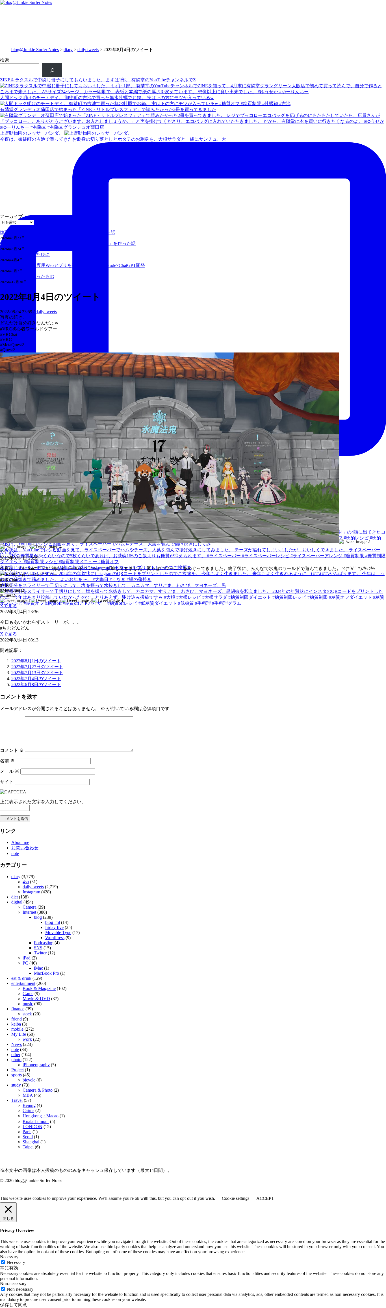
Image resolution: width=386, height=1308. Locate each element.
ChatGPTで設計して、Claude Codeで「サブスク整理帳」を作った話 (68, 243)
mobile (17, 1029)
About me (20, 842)
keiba (16, 1024)
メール (9, 771)
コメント (12, 750)
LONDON (32, 1126)
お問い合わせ (24, 847)
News (16, 1044)
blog (38, 917)
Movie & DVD (36, 998)
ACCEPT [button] (265, 1198)
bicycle (29, 1080)
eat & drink (21, 978)
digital (16, 902)
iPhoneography (36, 1064)
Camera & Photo (38, 1090)
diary (68, 49)
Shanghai (31, 1141)
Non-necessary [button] (13, 1283)
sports (16, 1074)
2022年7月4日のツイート (36, 678)
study (16, 1085)
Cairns (28, 1110)
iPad (27, 958)
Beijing (29, 1105)
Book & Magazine (39, 988)
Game (28, 993)
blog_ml (52, 922)
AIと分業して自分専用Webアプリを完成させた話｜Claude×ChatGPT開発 (72, 265)
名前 (7, 760)
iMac (38, 968)
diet (14, 897)
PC (25, 963)
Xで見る (8, 552)
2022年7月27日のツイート (37, 666)
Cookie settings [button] (235, 1198)
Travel (17, 1100)
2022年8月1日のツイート (36, 660)
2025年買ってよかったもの (27, 276)
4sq (26, 881)
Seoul (28, 1136)
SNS (38, 947)
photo (16, 1059)
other (15, 1054)
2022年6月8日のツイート (36, 684)
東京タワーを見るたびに (25, 254)
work (27, 1039)
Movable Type (58, 932)
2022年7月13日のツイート (37, 672)
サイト (7, 781)
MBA (28, 1095)
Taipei (28, 1146)
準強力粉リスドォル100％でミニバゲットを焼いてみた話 (57, 232)
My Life (18, 1034)
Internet (29, 912)
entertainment (23, 983)
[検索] (52, 70)
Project (17, 1069)
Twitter (40, 952)
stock (27, 1013)
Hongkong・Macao (40, 1115)
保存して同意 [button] (13, 1304)
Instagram (31, 891)
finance (17, 1008)
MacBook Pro (46, 973)
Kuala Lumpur (36, 1121)
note (15, 853)
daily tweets (88, 49)
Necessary (16, 1262)
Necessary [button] (9, 1256)
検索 (4, 60)
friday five (54, 927)
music (28, 1003)
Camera (29, 907)
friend (16, 1019)
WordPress (54, 937)
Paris (27, 1131)
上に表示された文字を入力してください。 (43, 801)
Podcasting (43, 942)
